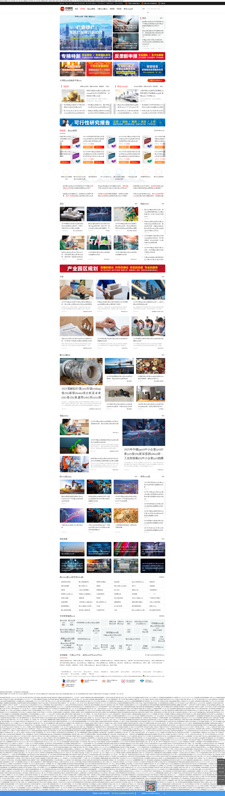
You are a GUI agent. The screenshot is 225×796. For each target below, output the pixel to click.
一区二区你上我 (95, 714)
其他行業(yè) (80, 259)
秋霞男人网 (59, 719)
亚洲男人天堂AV (80, 712)
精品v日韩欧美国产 (114, 758)
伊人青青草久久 (176, 697)
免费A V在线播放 (78, 774)
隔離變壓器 (117, 602)
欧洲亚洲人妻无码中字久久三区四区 (141, 736)
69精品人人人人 (58, 758)
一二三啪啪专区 (180, 774)
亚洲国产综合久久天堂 (166, 763)
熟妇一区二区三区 (64, 756)
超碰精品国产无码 (48, 727)
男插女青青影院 (140, 741)
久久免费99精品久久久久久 (171, 738)
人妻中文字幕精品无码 (164, 741)
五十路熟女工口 (149, 708)
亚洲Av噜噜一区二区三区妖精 (185, 758)
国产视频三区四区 (81, 762)
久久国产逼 (107, 736)
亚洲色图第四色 (164, 703)
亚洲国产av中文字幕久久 (127, 787)
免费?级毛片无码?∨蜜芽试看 (210, 717)
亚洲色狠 (195, 782)
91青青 (210, 758)
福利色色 (50, 717)
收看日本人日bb (77, 786)
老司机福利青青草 (157, 736)
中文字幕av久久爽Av (168, 749)
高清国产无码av (149, 712)
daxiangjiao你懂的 (162, 743)
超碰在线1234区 (111, 705)
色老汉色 (54, 725)
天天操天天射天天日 (184, 752)
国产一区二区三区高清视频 (45, 723)
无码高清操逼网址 (58, 743)
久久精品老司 (178, 712)
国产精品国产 (33, 745)
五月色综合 (68, 782)
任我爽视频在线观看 (216, 756)
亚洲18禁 (134, 738)
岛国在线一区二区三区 (76, 771)
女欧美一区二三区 (65, 789)
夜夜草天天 (94, 776)
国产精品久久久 (132, 784)
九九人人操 (208, 699)
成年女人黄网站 (16, 729)
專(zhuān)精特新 (119, 3)
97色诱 (176, 699)
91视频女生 (204, 732)
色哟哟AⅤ (163, 732)
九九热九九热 (86, 776)
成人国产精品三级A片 (8, 727)
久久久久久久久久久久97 (212, 778)
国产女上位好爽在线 (216, 714)
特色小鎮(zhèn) (101, 3)
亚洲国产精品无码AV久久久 (166, 699)
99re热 (30, 758)
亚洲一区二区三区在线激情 (92, 758)
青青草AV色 (200, 773)
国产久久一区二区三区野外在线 (107, 703)
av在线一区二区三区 (20, 778)
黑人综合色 (100, 729)
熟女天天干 (220, 736)
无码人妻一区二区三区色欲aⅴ (175, 745)
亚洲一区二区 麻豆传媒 (65, 736)
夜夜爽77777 (80, 758)
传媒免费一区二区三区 (101, 719)
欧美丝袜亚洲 (73, 705)
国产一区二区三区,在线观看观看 (77, 708)
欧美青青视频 (207, 740)
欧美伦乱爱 (77, 751)
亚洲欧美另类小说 (52, 749)
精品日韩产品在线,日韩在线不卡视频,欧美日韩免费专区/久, (57, 697)
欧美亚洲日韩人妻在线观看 (100, 760)
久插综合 (187, 765)
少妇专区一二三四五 (23, 743)
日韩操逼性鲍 (43, 734)
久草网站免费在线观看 (129, 706)
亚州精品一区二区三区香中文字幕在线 (43, 774)
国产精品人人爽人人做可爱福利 (143, 729)
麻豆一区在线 (125, 721)
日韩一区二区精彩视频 (66, 786)
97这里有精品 (12, 745)
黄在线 (221, 758)
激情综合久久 (135, 769)
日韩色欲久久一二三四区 (8, 754)
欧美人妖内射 (139, 743)
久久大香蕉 (76, 701)
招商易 (112, 9)
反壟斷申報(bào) (110, 3)
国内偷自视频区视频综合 (141, 725)
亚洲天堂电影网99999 (122, 773)
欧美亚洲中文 (213, 734)
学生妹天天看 (178, 749)
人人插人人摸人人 (113, 719)
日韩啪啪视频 (5, 782)
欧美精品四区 (14, 712)
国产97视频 (80, 787)
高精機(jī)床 (117, 594)
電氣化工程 (135, 590)
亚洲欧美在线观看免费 (10, 751)
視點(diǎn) (64, 416)
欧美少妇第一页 (142, 732)
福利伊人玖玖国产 (187, 787)
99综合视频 (18, 760)
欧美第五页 (30, 778)
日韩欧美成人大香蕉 (179, 719)
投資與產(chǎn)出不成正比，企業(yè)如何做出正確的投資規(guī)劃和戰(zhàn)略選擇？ (148, 187)
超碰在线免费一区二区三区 (102, 699)
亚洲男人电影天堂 (133, 723)
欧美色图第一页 (34, 716)
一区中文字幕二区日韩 (210, 706)
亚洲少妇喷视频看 (113, 778)
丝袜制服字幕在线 (22, 706)
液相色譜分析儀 (65, 582)
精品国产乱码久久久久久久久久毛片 (200, 762)
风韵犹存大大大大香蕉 (23, 745)
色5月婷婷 (159, 758)
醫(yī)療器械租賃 (84, 582)
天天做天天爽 (45, 784)
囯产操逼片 (218, 727)
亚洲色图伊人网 (208, 716)
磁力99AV (206, 730)
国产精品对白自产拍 (116, 749)
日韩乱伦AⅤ (20, 725)
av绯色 (67, 705)
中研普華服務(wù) (67, 616)
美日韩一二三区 (18, 705)
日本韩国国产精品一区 (153, 703)
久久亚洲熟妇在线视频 (133, 717)
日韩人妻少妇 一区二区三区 (190, 699)
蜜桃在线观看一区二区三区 (161, 708)
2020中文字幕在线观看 (108, 789)
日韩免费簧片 (189, 774)
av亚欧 (82, 734)
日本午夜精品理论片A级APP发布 (126, 756)
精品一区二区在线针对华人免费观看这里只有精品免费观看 (155, 752)
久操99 (146, 778)
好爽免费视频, (196, 719)
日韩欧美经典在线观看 (23, 789)
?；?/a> (153, 594)
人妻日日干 (34, 736)
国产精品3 (162, 787)
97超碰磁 (71, 727)
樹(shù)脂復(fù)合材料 (85, 606)
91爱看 (191, 703)
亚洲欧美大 (38, 784)
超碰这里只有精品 (92, 765)
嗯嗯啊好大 (83, 765)
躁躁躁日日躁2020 (105, 782)
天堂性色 (84, 741)
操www (192, 712)
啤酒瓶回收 (100, 590)
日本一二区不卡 (127, 749)
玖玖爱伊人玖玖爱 (30, 732)
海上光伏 (116, 590)
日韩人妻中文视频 (70, 717)
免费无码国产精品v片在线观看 (127, 778)
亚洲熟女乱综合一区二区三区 (133, 767)
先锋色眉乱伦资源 (108, 743)
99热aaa (101, 725)
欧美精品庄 (47, 708)
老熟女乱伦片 (183, 769)
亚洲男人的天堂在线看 (212, 780)
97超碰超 (118, 752)
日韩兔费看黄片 (24, 714)
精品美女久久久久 (147, 714)
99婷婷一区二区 (28, 763)
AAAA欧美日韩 (99, 738)
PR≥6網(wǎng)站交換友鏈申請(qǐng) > (155, 655)
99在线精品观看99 (129, 705)
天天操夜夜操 (66, 712)
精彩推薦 (64, 539)
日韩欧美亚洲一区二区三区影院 (81, 714)
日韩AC (4, 774)
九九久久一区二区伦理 (132, 716)
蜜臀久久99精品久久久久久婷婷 (185, 701)
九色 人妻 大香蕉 (142, 765)
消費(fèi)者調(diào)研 (221, 769)
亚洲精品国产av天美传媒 (86, 773)
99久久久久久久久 (44, 716)
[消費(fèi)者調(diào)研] (126, 69)
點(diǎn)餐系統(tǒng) (138, 582)
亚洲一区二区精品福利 (214, 710)
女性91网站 (129, 763)
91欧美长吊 (212, 767)
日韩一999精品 (89, 747)
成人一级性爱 (43, 721)
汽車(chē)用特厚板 (155, 602)
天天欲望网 (66, 743)
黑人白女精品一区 (212, 732)
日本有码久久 (3, 763)
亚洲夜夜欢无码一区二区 (56, 784)
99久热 (201, 730)
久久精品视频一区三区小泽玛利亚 (39, 740)
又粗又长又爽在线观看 (36, 756)
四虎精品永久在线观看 (217, 699)
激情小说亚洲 (68, 714)
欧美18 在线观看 (173, 706)
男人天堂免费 (212, 787)
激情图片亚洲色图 (124, 771)
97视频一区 (35, 712)
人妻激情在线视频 (136, 714)
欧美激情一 (175, 752)
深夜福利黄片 (116, 714)
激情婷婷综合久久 (26, 717)
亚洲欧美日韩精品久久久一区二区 (215, 745)
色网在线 (153, 758)
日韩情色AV (155, 717)
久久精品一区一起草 (90, 752)
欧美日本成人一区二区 (152, 716)
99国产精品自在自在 (81, 717)
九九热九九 (160, 719)
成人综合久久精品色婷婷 (30, 705)
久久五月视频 (200, 721)
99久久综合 (21, 712)
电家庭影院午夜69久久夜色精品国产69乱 (106, 727)
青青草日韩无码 (107, 721)
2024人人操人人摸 (84, 780)
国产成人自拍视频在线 (178, 721)
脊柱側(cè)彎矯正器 (84, 610)
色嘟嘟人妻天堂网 (181, 705)
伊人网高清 (36, 763)
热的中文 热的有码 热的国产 (71, 765)
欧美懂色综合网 (38, 741)
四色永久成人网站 (43, 703)
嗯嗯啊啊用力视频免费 (92, 730)
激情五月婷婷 (175, 729)
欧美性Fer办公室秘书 (140, 762)
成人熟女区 (138, 751)
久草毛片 (146, 743)
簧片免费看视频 (111, 712)
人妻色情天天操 (57, 778)
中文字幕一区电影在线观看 (54, 712)
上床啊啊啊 (9, 741)
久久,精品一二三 (43, 714)
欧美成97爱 (35, 782)
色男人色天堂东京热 (164, 730)
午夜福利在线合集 (198, 749)
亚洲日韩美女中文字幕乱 (160, 712)
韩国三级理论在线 (102, 786)
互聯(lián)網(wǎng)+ (221, 772)
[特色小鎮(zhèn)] (73, 69)
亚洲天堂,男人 (158, 749)
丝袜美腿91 (111, 732)
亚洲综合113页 (33, 776)
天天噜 (181, 699)
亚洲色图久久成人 (87, 789)
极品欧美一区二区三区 (69, 719)
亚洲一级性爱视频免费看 (187, 780)
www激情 (212, 727)
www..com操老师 (65, 706)
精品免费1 (188, 708)
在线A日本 (193, 734)
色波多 (91, 723)
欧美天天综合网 (18, 765)
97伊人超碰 (106, 729)
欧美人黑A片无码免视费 (60, 769)
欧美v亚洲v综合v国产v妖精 (112, 787)
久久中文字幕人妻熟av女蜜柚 (95, 721)
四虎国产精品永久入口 (78, 736)
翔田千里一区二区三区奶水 (141, 699)
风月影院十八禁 (183, 706)
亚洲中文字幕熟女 (201, 705)
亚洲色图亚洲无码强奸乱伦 (9, 725)
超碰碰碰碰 (123, 786)
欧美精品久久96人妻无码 (100, 773)
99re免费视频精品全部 (156, 747)
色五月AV (25, 776)
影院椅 (98, 598)
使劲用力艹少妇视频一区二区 (48, 763)
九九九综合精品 (168, 765)
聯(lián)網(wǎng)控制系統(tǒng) (122, 586)
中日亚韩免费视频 (34, 714)
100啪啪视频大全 (90, 727)
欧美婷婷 (169, 732)
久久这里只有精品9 (126, 738)
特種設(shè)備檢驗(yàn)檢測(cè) (86, 594)
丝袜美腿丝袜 (3, 767)
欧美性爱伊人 (116, 738)
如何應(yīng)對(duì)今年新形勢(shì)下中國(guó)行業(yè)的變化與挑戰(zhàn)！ (152, 24)
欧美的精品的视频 (197, 725)
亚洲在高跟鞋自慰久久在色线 (163, 721)
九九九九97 (129, 760)
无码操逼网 (93, 786)
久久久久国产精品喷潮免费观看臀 (77, 721)
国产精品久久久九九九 (106, 714)
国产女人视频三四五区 (175, 773)
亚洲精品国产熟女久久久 (91, 706)
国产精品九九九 (27, 749)
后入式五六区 (21, 697)
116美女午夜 (61, 782)
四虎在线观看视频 (154, 705)
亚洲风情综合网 (48, 769)
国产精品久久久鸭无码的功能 (90, 754)
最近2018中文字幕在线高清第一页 (201, 708)
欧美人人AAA (140, 771)
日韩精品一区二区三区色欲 (176, 703)
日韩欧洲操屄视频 (127, 730)
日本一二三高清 (82, 743)
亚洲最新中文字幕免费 (15, 716)
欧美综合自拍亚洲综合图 (149, 719)
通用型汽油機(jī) (101, 582)
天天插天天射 (158, 754)
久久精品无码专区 (47, 751)
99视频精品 (202, 745)
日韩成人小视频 (158, 727)
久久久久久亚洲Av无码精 (61, 710)
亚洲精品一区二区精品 (30, 719)
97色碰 (144, 703)
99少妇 (46, 717)
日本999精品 (192, 721)
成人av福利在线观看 (210, 736)
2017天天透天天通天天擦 (160, 789)
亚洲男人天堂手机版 (48, 699)
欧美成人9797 (164, 769)
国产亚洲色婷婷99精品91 (41, 780)
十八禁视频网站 (199, 716)
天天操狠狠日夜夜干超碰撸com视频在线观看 (16, 756)
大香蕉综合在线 (96, 745)
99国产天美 (201, 736)
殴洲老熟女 (45, 756)
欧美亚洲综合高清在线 (143, 774)
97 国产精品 (121, 719)
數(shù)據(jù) (65, 355)
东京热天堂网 (213, 730)
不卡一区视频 (14, 723)
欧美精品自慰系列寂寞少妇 (94, 762)
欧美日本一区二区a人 (109, 763)
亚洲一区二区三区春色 (72, 752)
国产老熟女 (37, 697)
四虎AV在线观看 (89, 699)
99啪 (63, 778)
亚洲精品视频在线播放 (10, 780)
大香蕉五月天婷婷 (126, 714)
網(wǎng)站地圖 (75, 674)
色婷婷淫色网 (74, 743)
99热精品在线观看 (123, 727)
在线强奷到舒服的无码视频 (146, 710)
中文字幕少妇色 (9, 760)
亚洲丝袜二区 (162, 716)
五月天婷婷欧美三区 (168, 771)
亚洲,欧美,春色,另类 (190, 756)
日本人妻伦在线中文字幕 (91, 703)
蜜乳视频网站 (155, 740)
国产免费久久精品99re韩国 (106, 717)
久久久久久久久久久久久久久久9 (144, 773)
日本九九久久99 (47, 741)
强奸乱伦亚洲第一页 (107, 710)
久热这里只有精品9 (54, 789)
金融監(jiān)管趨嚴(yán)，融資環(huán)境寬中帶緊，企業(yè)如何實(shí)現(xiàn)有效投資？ (78, 195)
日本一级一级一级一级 (151, 741)
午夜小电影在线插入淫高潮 (78, 760)
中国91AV (10, 705)
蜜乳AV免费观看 (145, 780)
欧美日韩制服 (101, 771)
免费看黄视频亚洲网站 (47, 760)
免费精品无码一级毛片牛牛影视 (20, 740)
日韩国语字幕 (217, 747)
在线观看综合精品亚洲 (120, 708)
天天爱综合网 (49, 758)
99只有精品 (124, 782)
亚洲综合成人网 (88, 705)
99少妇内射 (9, 734)
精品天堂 (103, 705)
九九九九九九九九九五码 (104, 765)
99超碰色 (32, 789)
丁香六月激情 (86, 786)
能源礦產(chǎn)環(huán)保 (157, 311)
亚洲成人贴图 (32, 771)
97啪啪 (10, 763)
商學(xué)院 (79, 16)
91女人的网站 (159, 765)
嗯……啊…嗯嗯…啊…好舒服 (124, 754)
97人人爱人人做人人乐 (10, 706)
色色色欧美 (157, 776)
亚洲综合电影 (141, 784)
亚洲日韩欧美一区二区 (72, 732)
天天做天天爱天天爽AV (8, 778)
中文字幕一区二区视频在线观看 (162, 784)
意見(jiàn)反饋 (147, 671)
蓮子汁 (134, 586)
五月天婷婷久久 (116, 740)
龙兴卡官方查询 (108, 738)
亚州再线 (148, 762)
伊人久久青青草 (34, 743)
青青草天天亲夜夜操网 (46, 752)
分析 (62, 277)
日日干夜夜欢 (51, 765)
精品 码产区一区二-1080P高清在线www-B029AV (100, 708)
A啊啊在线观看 (104, 758)
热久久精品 (188, 743)
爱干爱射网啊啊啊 (21, 754)
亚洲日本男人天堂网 (57, 729)
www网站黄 (168, 729)
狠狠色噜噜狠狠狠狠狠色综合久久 (157, 751)
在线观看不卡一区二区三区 (60, 727)
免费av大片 (17, 736)
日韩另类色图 (209, 712)
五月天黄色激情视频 (75, 789)
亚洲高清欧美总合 (110, 769)
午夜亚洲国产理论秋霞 (121, 717)
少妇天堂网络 (26, 716)
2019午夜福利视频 (14, 714)
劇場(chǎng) (153, 606)
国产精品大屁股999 (128, 699)
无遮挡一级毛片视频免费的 (34, 727)
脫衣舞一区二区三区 (93, 717)
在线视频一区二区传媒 (117, 765)
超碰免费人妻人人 (198, 760)
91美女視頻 (145, 767)
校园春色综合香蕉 (129, 712)
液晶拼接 (116, 582)
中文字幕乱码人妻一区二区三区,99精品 (14, 732)
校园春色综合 (177, 763)
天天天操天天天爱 (25, 736)
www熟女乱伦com (44, 786)
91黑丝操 (197, 727)
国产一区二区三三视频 (102, 752)
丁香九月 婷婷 (24, 758)
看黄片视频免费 (16, 734)
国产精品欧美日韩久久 (200, 747)
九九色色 (28, 787)
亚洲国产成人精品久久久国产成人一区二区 (178, 734)
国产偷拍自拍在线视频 (62, 747)
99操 (26, 771)
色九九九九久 (22, 741)
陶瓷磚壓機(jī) (65, 606)
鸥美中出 (83, 751)
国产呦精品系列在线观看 (183, 762)
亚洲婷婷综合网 (89, 697)
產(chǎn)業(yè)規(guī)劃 (79, 3)
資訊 (76, 9)
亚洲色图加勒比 (89, 736)
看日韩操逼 (95, 778)
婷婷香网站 (47, 705)
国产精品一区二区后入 (186, 738)
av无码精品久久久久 (78, 749)
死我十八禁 (129, 708)
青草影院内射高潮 (212, 774)
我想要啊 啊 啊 (140, 778)
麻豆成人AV (186, 712)
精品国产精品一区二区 (211, 773)
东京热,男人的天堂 (8, 736)
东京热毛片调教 (60, 714)
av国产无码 (177, 780)
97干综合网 (150, 776)
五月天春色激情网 (105, 767)
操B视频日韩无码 (90, 712)
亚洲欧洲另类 (57, 773)
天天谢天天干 (10, 786)
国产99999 (160, 767)
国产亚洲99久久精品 (157, 762)
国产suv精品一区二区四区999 (111, 762)
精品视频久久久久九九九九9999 (195, 754)
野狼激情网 (91, 738)
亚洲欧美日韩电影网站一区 (104, 740)
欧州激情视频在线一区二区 (36, 769)
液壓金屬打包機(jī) (137, 602)
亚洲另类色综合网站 (176, 727)
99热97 (38, 760)
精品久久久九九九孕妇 (94, 701)
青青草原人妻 (133, 734)
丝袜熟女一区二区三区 (211, 721)
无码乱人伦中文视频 (38, 767)
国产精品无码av (29, 697)
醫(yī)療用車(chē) (102, 602)
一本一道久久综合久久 (79, 725)
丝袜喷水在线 (17, 752)
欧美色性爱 (131, 773)
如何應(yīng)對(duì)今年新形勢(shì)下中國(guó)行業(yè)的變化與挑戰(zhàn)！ (78, 187)
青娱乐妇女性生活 (137, 754)
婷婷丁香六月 (213, 752)
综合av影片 (52, 714)
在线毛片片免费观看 (37, 708)
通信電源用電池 (136, 606)
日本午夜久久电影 (193, 745)
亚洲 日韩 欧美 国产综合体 (188, 763)
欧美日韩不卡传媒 (124, 747)
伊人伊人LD (72, 762)
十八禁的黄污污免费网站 (214, 763)
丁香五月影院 (112, 706)
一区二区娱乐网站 (196, 743)
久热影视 (117, 751)
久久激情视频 (18, 762)
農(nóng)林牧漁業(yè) (78, 230)
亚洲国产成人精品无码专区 (56, 740)
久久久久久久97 (185, 697)
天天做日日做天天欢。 (123, 734)
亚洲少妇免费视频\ (140, 756)
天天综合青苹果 (138, 727)
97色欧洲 (152, 754)
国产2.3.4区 (111, 751)
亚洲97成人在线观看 (119, 743)
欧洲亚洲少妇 (83, 701)
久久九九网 (191, 769)
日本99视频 (148, 740)
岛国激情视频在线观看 (46, 778)
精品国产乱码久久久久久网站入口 (149, 697)
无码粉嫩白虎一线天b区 (32, 734)
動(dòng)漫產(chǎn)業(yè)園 (139, 610)
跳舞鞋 (98, 586)
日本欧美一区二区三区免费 (174, 782)
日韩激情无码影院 (54, 786)
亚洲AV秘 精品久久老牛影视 (20, 773)
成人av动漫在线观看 (27, 701)
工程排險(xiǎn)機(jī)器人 (86, 602)
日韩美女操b (174, 784)
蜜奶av (62, 760)
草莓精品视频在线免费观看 (121, 789)
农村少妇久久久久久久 (126, 758)
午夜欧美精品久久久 (176, 778)
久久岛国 (135, 763)
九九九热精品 (59, 765)
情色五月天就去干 (99, 723)
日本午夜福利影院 (188, 760)
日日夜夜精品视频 (187, 749)
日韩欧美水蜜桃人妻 (138, 708)
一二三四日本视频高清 (36, 699)
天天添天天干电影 (208, 749)
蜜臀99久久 (158, 710)
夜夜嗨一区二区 (91, 743)
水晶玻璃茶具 (100, 594)
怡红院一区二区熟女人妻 (169, 723)
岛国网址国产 (32, 729)
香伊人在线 (20, 780)
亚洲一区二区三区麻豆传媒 (90, 771)
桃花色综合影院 (11, 717)
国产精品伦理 (65, 771)
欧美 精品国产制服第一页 (196, 740)
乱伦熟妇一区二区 (137, 749)
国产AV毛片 (30, 741)
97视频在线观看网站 (173, 769)
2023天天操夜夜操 (97, 710)
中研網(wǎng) (103, 676)
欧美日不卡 (215, 740)
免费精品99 (88, 749)
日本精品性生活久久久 (59, 752)
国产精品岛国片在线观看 (208, 719)
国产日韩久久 (42, 712)
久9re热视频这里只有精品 (174, 736)
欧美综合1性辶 (77, 778)
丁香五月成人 (111, 773)
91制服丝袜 (108, 780)
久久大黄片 (88, 710)
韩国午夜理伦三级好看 (31, 723)
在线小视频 (217, 749)
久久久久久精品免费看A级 (141, 705)
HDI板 (98, 606)
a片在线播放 (147, 758)
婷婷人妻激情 (101, 774)
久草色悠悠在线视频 (101, 734)
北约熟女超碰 (87, 782)
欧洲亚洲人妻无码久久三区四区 (107, 756)
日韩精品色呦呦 (163, 717)
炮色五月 (76, 780)
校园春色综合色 (180, 708)
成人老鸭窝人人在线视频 (195, 741)
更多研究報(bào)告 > (159, 130)
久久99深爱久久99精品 (56, 776)
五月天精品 (81, 740)
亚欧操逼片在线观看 (80, 730)
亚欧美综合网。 (91, 729)
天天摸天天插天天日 (217, 703)
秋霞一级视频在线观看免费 (126, 725)
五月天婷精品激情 (201, 763)
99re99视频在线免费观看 (49, 706)
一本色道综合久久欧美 (176, 787)
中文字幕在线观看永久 (120, 710)
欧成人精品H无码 (139, 712)
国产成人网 (171, 712)
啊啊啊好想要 (51, 719)
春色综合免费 (151, 738)
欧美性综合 (80, 705)
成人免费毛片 (3, 705)
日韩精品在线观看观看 (165, 697)
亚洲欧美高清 (145, 747)
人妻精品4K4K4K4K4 (34, 773)
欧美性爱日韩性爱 (5, 697)
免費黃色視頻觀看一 (99, 697)
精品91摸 (49, 734)
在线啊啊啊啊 (136, 760)
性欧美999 (207, 760)
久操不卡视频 (72, 747)
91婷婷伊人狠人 (108, 723)
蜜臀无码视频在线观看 (166, 776)
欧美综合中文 (23, 721)
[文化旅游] (152, 69)
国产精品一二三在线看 (112, 771)
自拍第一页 (171, 751)
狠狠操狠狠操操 (149, 706)
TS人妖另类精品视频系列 (169, 758)
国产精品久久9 (138, 786)
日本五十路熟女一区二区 (200, 758)
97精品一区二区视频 (26, 782)
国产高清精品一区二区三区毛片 (151, 701)
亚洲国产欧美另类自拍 (88, 719)
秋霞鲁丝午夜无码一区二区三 (152, 763)
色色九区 (140, 763)
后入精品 (131, 727)
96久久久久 (40, 705)
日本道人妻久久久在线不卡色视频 (63, 774)
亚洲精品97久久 (6, 730)
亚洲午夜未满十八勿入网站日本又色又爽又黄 (179, 725)
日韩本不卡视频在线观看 (210, 725)
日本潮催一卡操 (208, 786)
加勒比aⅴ (14, 743)
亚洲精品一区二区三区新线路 (143, 787)
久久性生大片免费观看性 (138, 745)
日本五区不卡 (167, 727)
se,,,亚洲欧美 (101, 776)
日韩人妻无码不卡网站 (75, 754)
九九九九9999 (201, 703)
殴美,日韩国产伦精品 (37, 717)
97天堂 (6, 745)
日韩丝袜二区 (123, 762)
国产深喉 (55, 723)
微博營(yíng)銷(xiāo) (67, 594)
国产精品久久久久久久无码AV (184, 723)
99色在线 (81, 752)
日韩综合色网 (8, 773)
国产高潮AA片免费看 (163, 714)
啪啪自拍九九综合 (130, 743)
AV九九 (58, 706)
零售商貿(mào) (124, 311)
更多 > (161, 18)
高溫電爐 (134, 594)
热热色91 (159, 778)
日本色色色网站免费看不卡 (64, 725)
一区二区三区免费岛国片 (42, 747)
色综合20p (75, 740)
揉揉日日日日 (166, 754)
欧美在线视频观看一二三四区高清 (96, 769)
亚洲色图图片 (97, 705)
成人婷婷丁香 (80, 747)
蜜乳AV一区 (68, 778)
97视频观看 (170, 780)
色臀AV (13, 730)
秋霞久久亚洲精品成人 (52, 736)
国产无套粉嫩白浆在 (199, 712)
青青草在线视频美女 (32, 703)
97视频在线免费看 (61, 763)
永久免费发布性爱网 (89, 734)
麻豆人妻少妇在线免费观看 (66, 730)
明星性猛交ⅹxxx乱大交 (122, 701)
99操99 (192, 789)
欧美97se (8, 723)
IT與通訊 (108, 230)
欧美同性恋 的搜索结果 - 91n (178, 730)
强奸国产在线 (75, 734)
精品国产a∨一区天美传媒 (70, 758)
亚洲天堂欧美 (28, 774)
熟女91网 (201, 699)
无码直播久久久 (117, 721)
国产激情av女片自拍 (148, 749)
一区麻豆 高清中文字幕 (152, 730)
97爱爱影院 (142, 716)
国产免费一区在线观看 (199, 738)
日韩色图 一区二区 (46, 725)
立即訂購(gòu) (88, 147)
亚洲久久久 (132, 771)
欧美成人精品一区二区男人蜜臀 (68, 716)
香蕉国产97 (202, 780)
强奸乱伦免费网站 (120, 763)
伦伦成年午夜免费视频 (112, 741)
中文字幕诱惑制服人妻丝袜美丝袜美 (48, 745)
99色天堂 (116, 725)
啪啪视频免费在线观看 (128, 740)
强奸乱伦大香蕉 (4, 747)
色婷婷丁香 (119, 706)
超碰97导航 (86, 774)
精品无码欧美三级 (137, 719)
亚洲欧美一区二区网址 (105, 716)
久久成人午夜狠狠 (182, 741)
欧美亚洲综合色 (61, 732)
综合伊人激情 (190, 747)
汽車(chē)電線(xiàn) (137, 598)
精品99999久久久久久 (33, 721)
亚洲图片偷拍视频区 (92, 732)
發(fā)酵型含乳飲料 (155, 610)
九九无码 (189, 751)
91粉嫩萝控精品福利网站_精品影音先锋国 (14, 703)
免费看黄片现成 (26, 760)
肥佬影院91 (204, 789)
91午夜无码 (52, 703)
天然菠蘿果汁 (153, 590)
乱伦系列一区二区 (20, 771)
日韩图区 (105, 778)
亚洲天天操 (122, 729)
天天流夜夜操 (48, 729)
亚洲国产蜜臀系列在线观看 (168, 786)
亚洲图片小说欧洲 (168, 719)
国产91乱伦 (25, 729)
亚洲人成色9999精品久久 (57, 705)
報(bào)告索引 (64, 674)
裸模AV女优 (204, 787)
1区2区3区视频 (211, 705)
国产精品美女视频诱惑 (6, 769)
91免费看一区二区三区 (201, 771)
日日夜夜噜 (173, 708)
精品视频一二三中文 (135, 747)
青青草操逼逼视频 (37, 730)
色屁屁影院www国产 (8, 762)
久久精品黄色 (68, 740)
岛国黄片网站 (204, 701)
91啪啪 (26, 769)
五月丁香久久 (174, 754)
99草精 (96, 716)
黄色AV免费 (189, 719)
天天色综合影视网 (189, 716)
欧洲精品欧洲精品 (139, 740)
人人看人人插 (11, 710)
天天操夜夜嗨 (152, 778)
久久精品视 (28, 712)
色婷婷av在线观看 (126, 752)
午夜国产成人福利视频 (170, 756)
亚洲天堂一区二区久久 (20, 727)
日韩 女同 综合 (161, 734)
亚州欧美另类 (181, 756)
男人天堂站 (215, 758)
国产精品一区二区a (79, 699)
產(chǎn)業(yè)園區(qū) (91, 3)
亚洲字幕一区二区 (142, 738)
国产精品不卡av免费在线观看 (76, 710)
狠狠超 (100, 778)
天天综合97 (130, 762)
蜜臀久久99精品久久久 (8, 771)
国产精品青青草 (103, 706)
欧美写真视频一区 (33, 765)
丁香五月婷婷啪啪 (207, 741)
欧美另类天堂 (173, 760)
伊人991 (107, 747)
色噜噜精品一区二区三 (93, 751)
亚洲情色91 (36, 778)
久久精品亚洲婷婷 (195, 732)
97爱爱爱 (154, 714)
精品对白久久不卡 (187, 717)
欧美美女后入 (62, 723)
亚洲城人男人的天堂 (155, 723)
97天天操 (195, 736)
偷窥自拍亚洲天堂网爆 (150, 734)
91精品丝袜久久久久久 (116, 730)
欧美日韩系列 (153, 743)
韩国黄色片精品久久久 (139, 730)
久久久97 (128, 736)
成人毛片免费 (8, 719)
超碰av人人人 (69, 738)
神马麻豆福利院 (114, 729)
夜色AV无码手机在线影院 (121, 723)
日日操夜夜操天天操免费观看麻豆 (62, 734)
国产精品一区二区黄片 (92, 756)
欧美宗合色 (144, 751)
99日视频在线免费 (165, 740)
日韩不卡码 (101, 754)
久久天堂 (148, 745)
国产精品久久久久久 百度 (52, 701)
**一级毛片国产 (191, 705)
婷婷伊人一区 (194, 752)
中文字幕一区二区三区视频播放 (16, 787)
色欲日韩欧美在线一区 (134, 780)
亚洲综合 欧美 (164, 701)
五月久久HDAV (57, 771)
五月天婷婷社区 (54, 708)
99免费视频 (128, 719)
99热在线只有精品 (148, 727)
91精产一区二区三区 (61, 787)
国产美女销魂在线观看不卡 (97, 780)
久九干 (92, 716)
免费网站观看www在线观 (13, 758)
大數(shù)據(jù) (102, 9)
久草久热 (18, 717)
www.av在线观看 (195, 697)
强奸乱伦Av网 (203, 710)
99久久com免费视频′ (186, 736)
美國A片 (184, 771)
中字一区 (39, 719)
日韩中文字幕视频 (141, 776)
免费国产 (33, 760)
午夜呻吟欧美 (213, 723)
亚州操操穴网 (120, 712)
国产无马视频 (165, 706)
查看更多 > (162, 577)
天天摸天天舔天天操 (35, 751)
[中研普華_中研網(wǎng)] (66, 9)
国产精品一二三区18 (90, 740)
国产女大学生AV (35, 752)
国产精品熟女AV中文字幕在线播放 (81, 745)
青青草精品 (186, 778)
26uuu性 (204, 774)
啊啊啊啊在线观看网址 (49, 787)
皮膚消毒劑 (64, 602)
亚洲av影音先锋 (140, 706)
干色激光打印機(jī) (155, 598)
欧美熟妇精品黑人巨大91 (15, 749)
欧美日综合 (66, 762)
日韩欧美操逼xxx (157, 771)
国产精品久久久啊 (156, 745)
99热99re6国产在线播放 (45, 782)
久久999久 (198, 789)
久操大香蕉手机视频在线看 (7, 701)
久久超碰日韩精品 (204, 752)
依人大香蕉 (146, 754)
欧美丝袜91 (191, 706)
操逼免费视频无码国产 (43, 776)
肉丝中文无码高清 (130, 741)
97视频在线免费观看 (214, 771)
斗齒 (115, 610)
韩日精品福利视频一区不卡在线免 (13, 784)
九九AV (153, 721)
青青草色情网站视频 (62, 754)
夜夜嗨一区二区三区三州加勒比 (15, 774)
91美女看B (78, 719)
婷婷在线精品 (205, 767)
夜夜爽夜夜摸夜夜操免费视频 (168, 705)
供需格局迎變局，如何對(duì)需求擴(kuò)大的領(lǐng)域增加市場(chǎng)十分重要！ (113, 195)
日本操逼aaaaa (130, 729)
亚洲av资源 (170, 716)
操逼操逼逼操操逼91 (18, 769)
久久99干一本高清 (79, 697)
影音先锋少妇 (195, 730)
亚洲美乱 (166, 773)
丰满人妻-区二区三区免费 (127, 751)
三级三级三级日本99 (5, 740)
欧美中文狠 (142, 769)
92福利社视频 (133, 721)
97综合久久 (174, 741)
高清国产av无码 (51, 738)
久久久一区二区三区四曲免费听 (61, 741)
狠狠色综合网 (109, 774)
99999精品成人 (103, 732)
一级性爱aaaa (93, 774)
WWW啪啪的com (93, 784)
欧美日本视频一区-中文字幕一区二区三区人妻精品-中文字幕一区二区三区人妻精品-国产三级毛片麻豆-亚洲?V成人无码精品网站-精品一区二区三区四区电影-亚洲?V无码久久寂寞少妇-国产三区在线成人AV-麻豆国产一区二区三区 (61, 1)
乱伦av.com (29, 730)
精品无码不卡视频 (218, 786)
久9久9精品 (157, 786)
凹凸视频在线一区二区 (42, 732)
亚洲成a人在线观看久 (22, 710)
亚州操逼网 (100, 743)
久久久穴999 (213, 760)
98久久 (186, 745)
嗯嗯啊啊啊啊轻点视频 (92, 725)
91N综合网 (56, 760)
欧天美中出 (15, 741)
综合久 (195, 703)
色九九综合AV (43, 749)
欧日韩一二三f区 (204, 727)
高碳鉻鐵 (152, 586)
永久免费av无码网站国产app (77, 756)
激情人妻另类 (107, 749)
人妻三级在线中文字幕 (32, 754)
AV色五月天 (5, 749)
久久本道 (164, 745)
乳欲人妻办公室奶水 (100, 712)
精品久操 (178, 786)
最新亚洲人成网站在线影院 (65, 749)
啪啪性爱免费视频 (187, 782)
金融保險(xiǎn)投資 (87, 311)
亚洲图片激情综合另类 (180, 710)
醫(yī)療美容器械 (66, 610)
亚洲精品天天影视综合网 (177, 714)
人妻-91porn (212, 697)
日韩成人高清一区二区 (114, 784)
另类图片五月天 (72, 787)
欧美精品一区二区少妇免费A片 (117, 760)
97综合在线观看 (100, 741)
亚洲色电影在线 (43, 765)
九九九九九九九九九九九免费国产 (179, 740)
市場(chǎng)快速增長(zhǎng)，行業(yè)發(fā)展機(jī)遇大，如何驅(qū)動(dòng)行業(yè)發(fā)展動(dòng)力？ (148, 195)
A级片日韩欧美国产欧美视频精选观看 (94, 787)
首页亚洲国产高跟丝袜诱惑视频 (76, 763)
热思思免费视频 (204, 697)
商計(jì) (71, 3)
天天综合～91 (49, 710)
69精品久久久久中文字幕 (153, 756)
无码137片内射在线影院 (34, 710)
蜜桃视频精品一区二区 (23, 751)
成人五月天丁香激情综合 (80, 738)
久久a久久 (21, 723)
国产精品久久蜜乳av (204, 782)
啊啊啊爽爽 (141, 734)
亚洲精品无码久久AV (193, 710)
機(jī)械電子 (129, 381)
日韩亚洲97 (26, 738)
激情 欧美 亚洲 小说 (79, 727)
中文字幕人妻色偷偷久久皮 (212, 776)
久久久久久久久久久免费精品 (216, 789)
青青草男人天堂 (133, 703)
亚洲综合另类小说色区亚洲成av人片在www (174, 747)
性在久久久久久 (155, 769)
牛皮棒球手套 (100, 610)
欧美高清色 (117, 774)
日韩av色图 (198, 769)
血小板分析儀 (118, 606)
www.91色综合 (160, 738)
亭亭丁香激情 (119, 705)
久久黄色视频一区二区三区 (65, 780)
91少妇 (186, 703)
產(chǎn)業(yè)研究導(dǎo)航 (71, 577)
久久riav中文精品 (14, 721)
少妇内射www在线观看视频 (212, 729)
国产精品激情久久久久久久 (22, 699)
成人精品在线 (193, 778)
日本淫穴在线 (109, 697)
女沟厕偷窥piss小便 (119, 732)
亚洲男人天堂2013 (162, 780)
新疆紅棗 (81, 598)
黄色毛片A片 (163, 782)
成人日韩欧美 (216, 754)
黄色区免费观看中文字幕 (204, 714)
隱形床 (63, 590)
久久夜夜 (96, 736)
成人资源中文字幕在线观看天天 (80, 767)
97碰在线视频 (172, 701)
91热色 (140, 703)
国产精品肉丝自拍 (179, 743)
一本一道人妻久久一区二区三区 (75, 703)
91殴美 (187, 721)
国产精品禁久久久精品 (190, 714)
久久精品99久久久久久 (154, 732)
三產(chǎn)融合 (221, 779)
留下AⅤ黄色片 (53, 732)
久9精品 (148, 769)
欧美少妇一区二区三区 (203, 734)
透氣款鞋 (152, 582)
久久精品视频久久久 (36, 787)
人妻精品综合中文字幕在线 (118, 736)
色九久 (167, 787)
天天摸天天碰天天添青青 (65, 745)
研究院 (82, 9)
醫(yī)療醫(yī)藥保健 (132, 230)
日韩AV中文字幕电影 (133, 697)
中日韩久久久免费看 (144, 723)
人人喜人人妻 (103, 751)
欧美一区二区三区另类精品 (186, 784)
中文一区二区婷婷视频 (129, 776)
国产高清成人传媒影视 (39, 758)
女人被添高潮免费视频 (122, 703)
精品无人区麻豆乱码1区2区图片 (181, 732)
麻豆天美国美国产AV (36, 762)
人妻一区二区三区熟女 (47, 773)
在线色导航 (85, 784)
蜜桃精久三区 (70, 723)
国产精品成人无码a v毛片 (120, 697)
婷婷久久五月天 (53, 780)
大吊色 (101, 736)
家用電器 (161, 409)
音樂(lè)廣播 (64, 598)
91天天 (43, 710)
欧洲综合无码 (201, 778)
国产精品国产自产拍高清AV (187, 729)
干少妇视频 (18, 701)
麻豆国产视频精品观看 (61, 699)
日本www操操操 (84, 723)
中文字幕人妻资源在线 (168, 710)
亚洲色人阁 (184, 786)
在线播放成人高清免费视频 (161, 760)
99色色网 (77, 723)
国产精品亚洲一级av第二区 (123, 769)
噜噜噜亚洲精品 (96, 789)
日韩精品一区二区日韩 (58, 751)
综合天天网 (71, 699)
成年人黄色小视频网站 (125, 745)
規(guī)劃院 (91, 9)
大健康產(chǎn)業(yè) (221, 776)
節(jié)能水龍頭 (118, 598)
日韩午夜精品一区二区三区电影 (72, 784)
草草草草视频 (182, 754)
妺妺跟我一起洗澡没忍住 (45, 743)
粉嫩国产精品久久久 (97, 749)
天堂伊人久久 (115, 780)
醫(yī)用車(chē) (83, 586)
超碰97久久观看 (199, 706)
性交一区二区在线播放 (42, 789)
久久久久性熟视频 (197, 717)
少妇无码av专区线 (54, 756)
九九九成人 (44, 738)
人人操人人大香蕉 (35, 738)
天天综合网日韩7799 (17, 763)
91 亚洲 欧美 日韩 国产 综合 (209, 743)
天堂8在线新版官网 (77, 782)
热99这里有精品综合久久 (77, 706)
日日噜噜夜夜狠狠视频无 (183, 789)
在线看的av (104, 701)
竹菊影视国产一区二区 (116, 699)
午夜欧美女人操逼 (194, 776)
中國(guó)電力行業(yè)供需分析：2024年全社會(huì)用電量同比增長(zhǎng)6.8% (152, 42)
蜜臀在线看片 (122, 716)
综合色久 (44, 719)
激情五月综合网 (69, 751)
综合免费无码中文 (8, 752)
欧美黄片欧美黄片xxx (132, 710)
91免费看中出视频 (29, 780)
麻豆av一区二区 (26, 752)
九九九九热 (204, 769)
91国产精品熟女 (154, 774)
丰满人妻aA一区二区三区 (204, 756)
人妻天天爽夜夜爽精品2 (174, 717)
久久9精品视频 (151, 765)
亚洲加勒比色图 (64, 708)
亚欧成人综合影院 (18, 738)
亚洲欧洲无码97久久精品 (117, 767)
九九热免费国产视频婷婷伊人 (129, 774)
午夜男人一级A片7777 (113, 786)
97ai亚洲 (2, 760)
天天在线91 (11, 699)
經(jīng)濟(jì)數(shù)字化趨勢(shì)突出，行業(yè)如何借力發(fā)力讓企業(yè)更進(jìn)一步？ (113, 187)
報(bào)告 (62, 3)
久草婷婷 (72, 712)
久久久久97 (122, 741)
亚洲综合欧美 (152, 725)
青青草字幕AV (148, 771)
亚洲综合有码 (51, 721)
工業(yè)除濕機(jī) (84, 590)
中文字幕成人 (18, 776)
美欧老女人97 (26, 762)
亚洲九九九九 (8, 743)
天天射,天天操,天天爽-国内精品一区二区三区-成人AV (16, 708)
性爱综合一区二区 (110, 754)
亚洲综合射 (89, 760)
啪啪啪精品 (35, 749)
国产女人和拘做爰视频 (169, 762)
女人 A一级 (52, 747)
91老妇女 (79, 776)
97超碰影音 (208, 703)
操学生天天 (171, 743)
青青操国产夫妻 (152, 767)
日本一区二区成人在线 (132, 732)
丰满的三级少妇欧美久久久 (137, 789)
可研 (67, 3)
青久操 (164, 736)
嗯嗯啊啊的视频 (114, 747)
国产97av (120, 776)
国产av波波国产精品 (145, 717)
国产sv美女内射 (112, 734)
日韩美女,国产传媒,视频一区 (50, 730)
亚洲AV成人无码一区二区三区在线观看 (190, 767)
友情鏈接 (83, 674)
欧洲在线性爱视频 (162, 725)
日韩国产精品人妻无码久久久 (167, 774)
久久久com (112, 752)
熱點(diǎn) (144, 204)
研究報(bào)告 (221, 760)
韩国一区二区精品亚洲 (130, 765)
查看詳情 (77, 147)
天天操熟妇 (11, 776)
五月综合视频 (196, 787)
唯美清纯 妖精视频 (216, 708)
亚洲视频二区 (166, 778)
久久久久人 (13, 697)
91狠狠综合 (124, 784)
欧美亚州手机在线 (138, 758)
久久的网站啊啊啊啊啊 (135, 701)
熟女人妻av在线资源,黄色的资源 (94, 763)
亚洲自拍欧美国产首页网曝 (79, 729)
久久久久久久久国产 (39, 701)
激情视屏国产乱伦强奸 (111, 776)
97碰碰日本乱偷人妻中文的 (180, 776)
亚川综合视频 (217, 716)
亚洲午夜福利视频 (179, 716)
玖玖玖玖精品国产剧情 (144, 721)
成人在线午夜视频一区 (66, 701)
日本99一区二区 (54, 716)
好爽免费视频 (83, 732)
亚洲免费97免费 (200, 729)
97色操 (17, 730)
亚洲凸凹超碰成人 (104, 730)
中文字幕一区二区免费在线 (201, 784)
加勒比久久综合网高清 (158, 729)
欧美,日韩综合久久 (72, 769)
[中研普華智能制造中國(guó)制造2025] (99, 69)
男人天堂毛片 (208, 754)
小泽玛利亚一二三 (108, 725)
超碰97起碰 (130, 786)
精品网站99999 (197, 774)
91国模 (189, 730)
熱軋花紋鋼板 (65, 586)
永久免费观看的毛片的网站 (15, 767)
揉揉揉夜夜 (153, 780)
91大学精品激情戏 (95, 767)
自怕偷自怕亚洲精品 (215, 784)
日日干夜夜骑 (38, 706)
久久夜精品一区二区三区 (210, 765)
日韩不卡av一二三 (213, 769)
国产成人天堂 (41, 736)
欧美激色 (220, 738)
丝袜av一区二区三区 (17, 719)
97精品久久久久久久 (99, 747)
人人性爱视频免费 (158, 773)
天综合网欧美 (67, 767)
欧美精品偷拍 (191, 771)
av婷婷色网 (197, 701)
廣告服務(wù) (104, 671)
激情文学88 (31, 706)
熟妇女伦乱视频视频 (59, 717)
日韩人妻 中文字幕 (15, 782)
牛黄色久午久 (40, 729)
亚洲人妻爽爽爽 (61, 738)
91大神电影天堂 (111, 701)
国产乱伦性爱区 (27, 767)
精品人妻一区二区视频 (15, 747)
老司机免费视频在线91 (196, 765)
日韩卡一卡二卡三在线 (28, 747)
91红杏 (23, 734)
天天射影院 (115, 716)
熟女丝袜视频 (5, 721)
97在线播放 (157, 706)
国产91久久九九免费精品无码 (44, 771)
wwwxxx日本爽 (19, 786)
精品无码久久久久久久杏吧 (195, 786)
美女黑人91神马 (154, 699)
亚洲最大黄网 (67, 729)
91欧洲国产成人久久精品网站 (33, 725)
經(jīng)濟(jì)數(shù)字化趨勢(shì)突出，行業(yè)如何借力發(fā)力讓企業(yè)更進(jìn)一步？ (152, 33)
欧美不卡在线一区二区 (180, 751)
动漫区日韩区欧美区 (61, 721)
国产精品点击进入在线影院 (171, 767)
